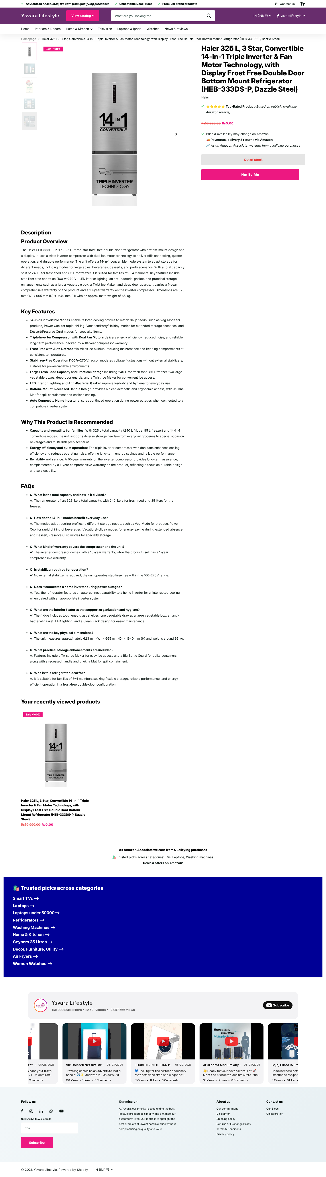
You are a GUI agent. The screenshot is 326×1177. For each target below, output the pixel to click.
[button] (176, 134)
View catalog (81, 16)
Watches (153, 29)
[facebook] (22, 1111)
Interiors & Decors (48, 29)
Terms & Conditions (228, 1129)
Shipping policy (226, 1118)
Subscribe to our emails (36, 1119)
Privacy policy (225, 1134)
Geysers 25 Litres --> (33, 941)
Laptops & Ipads (129, 29)
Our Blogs (272, 1108)
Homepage (28, 39)
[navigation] (29, 51)
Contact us (274, 1101)
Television (105, 29)
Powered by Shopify (73, 1169)
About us (223, 1101)
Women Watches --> (33, 963)
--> (29, 920)
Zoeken (209, 15)
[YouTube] (61, 1111)
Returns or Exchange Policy (233, 1124)
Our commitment (227, 1108)
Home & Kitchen (77, 29)
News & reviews (176, 29)
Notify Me (250, 175)
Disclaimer (223, 1113)
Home (25, 29)
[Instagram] (31, 1111)
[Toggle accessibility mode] (302, 4)
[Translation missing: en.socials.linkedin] (41, 1111)
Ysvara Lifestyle (72, 1002)
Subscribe (37, 1142)
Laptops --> (24, 905)
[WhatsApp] (51, 1111)
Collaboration (274, 1113)
